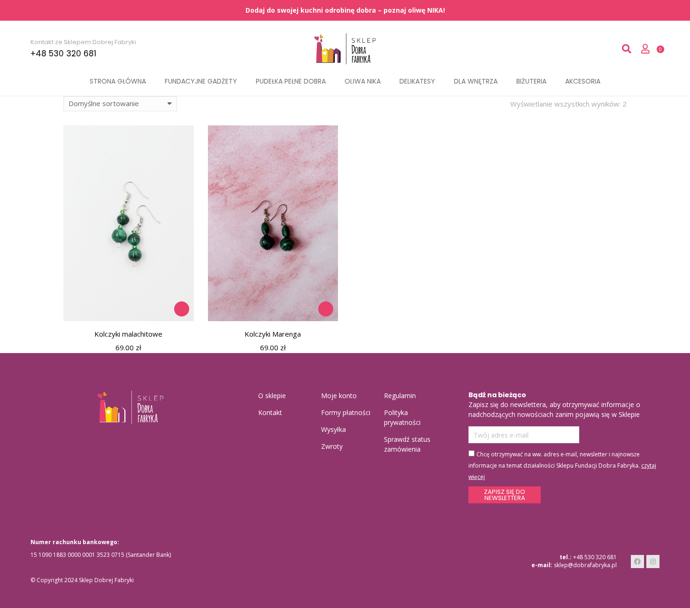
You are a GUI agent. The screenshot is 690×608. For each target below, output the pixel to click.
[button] (181, 308)
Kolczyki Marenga (273, 334)
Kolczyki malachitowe (128, 334)
